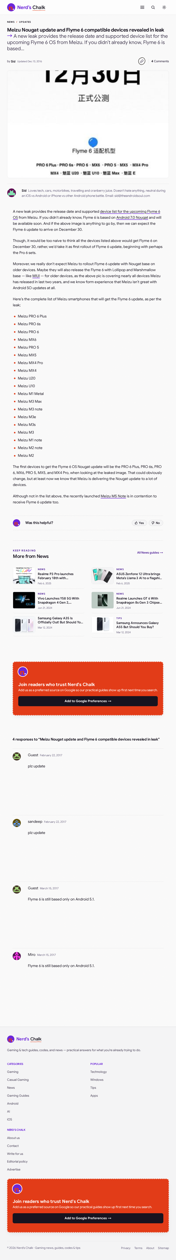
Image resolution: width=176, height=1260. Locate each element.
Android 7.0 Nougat (132, 217)
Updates (25, 21)
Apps (94, 1096)
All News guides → (150, 552)
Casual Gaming (18, 1080)
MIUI (36, 276)
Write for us (15, 1154)
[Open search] (153, 7)
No (158, 523)
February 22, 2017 (51, 755)
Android (12, 1103)
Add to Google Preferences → (88, 701)
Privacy (125, 1248)
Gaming (12, 1072)
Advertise (13, 1169)
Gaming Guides (18, 1096)
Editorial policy (17, 1161)
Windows (96, 1080)
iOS (9, 1119)
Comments (160, 61)
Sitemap (163, 1248)
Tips (93, 1088)
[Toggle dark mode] (164, 7)
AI (8, 1111)
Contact (13, 1146)
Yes (141, 523)
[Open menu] (142, 7)
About (150, 1248)
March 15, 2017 (49, 888)
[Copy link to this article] (141, 61)
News (11, 21)
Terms (138, 1248)
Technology (98, 1072)
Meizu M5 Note (113, 496)
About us (13, 1138)
